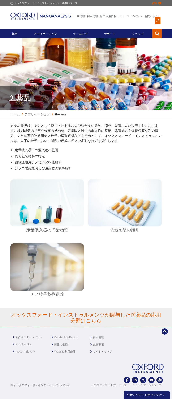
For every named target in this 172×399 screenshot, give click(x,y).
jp (157, 20)
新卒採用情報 (108, 16)
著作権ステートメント (29, 337)
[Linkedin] (135, 380)
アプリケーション (45, 34)
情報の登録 (61, 344)
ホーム (15, 114)
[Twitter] (143, 380)
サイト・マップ (102, 351)
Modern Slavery (25, 351)
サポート (110, 34)
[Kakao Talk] (159, 380)
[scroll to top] (165, 331)
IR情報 (81, 16)
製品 (14, 34)
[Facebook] (127, 380)
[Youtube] (151, 380)
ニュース (124, 16)
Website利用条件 (65, 351)
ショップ (137, 34)
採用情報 (92, 16)
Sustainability (23, 344)
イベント (137, 16)
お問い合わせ (153, 16)
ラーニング (80, 34)
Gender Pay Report (66, 337)
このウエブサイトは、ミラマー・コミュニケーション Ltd (126, 385)
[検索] (147, 33)
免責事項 (98, 344)
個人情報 (98, 337)
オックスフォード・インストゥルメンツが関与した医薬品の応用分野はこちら (86, 318)
